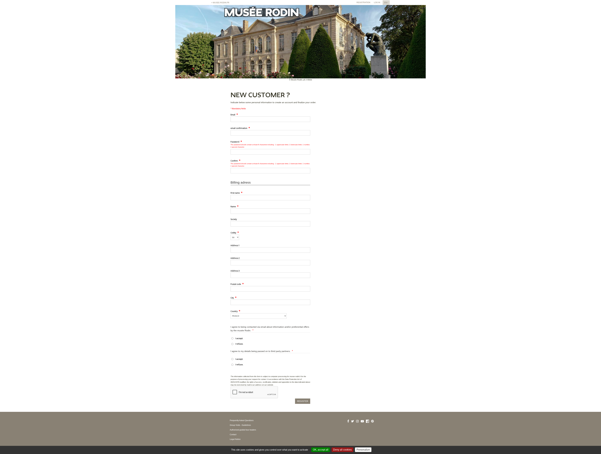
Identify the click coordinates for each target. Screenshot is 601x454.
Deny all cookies (342, 449)
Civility (235, 232)
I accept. (239, 338)
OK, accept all (320, 449)
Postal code (237, 284)
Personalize (363, 449)
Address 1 (235, 245)
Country (235, 311)
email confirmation (240, 128)
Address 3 (235, 270)
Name (235, 206)
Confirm (235, 160)
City (233, 297)
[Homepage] (261, 13)
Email (234, 114)
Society (234, 219)
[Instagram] (357, 421)
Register (302, 401)
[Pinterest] (372, 421)
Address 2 (235, 258)
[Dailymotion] (367, 421)
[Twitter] (352, 421)
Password (236, 141)
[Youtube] (362, 421)
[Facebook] (348, 421)
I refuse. (239, 343)
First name (236, 192)
